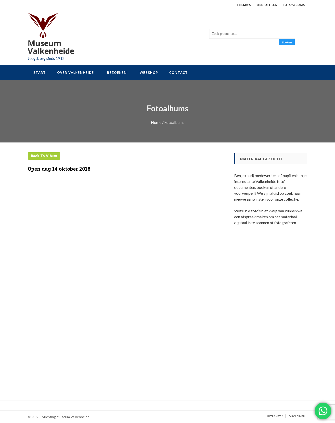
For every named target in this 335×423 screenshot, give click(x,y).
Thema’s (244, 4)
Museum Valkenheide (51, 47)
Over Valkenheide (75, 72)
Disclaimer (297, 416)
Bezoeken (117, 72)
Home (156, 122)
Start (39, 72)
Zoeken (287, 42)
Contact (178, 72)
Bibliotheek (267, 4)
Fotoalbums (294, 4)
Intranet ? (275, 416)
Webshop (149, 72)
